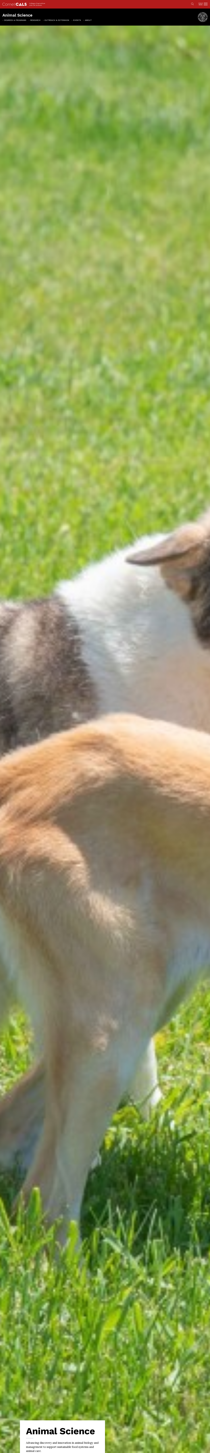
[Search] (192, 4)
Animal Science (17, 15)
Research (35, 20)
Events (77, 20)
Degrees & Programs (15, 20)
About (88, 20)
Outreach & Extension (56, 20)
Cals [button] (200, 3)
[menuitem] (14, 20)
